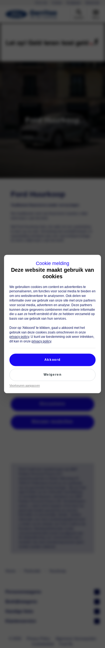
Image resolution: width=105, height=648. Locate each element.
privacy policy (19, 337)
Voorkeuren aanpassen (24, 385)
